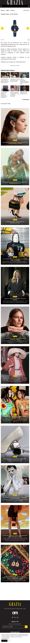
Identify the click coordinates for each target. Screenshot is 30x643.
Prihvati (4, 640)
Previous (2, 28)
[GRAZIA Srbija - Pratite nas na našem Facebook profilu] (12, 617)
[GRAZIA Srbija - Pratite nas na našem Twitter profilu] (15, 617)
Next (27, 28)
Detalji (13, 10)
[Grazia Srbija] (15, 604)
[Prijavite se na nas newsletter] (26, 626)
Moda (7, 10)
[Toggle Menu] (1, 6)
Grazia (2, 10)
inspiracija (13, 65)
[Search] (29, 6)
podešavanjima (5, 638)
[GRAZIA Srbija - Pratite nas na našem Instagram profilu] (17, 617)
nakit (18, 65)
